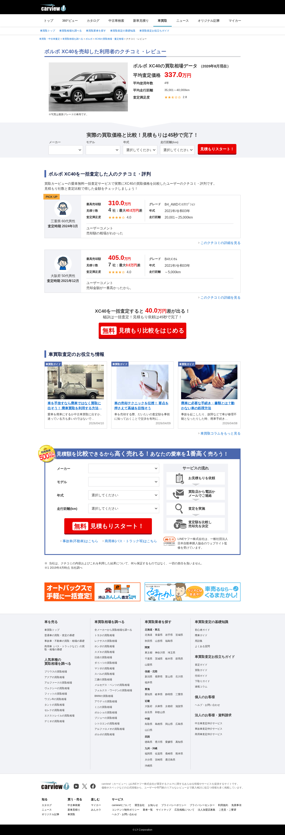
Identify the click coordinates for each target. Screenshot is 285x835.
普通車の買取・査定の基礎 (59, 635)
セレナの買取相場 (54, 710)
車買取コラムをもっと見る (221, 433)
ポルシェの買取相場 (106, 712)
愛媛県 (169, 741)
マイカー (235, 20)
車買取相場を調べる (70, 30)
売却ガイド (201, 675)
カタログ (93, 20)
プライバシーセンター (202, 805)
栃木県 (169, 658)
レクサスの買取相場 (106, 640)
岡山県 (169, 724)
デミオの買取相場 (54, 721)
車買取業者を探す (96, 30)
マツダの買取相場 (105, 668)
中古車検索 (116, 20)
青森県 (159, 634)
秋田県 (148, 640)
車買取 (162, 20)
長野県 (159, 676)
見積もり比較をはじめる (143, 330)
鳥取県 (148, 724)
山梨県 (148, 664)
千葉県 (148, 658)
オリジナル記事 (209, 20)
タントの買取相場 (54, 704)
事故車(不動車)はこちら (80, 541)
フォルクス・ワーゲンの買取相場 (113, 690)
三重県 (179, 694)
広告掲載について (184, 809)
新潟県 (148, 676)
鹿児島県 (170, 759)
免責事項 (236, 805)
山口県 (148, 730)
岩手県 (169, 634)
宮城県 (179, 634)
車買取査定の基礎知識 (122, 30)
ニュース (182, 20)
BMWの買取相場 (104, 696)
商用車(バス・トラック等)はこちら (131, 541)
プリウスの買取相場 (55, 671)
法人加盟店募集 (206, 809)
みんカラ (96, 809)
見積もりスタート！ (217, 149)
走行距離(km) (169, 142)
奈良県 (148, 712)
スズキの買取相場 (105, 652)
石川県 (179, 676)
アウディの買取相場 (106, 701)
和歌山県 (160, 712)
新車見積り (141, 20)
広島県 (179, 724)
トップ (48, 20)
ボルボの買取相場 (105, 734)
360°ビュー (70, 20)
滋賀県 (179, 706)
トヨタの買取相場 (105, 635)
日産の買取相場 (103, 657)
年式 (126, 142)
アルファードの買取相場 (58, 682)
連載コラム (201, 686)
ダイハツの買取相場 (106, 662)
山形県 (159, 640)
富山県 (169, 676)
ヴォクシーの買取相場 (56, 688)
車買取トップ (47, 30)
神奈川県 (160, 652)
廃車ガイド (201, 635)
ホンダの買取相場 (105, 646)
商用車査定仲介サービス (208, 734)
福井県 (148, 682)
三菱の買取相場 (103, 679)
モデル (90, 142)
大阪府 (148, 706)
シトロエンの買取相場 (107, 723)
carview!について (121, 805)
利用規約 (223, 805)
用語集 (198, 640)
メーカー (55, 142)
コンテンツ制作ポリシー (125, 809)
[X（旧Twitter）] (84, 786)
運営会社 (140, 805)
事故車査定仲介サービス (208, 728)
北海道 (148, 634)
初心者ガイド (202, 629)
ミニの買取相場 (103, 707)
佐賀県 (159, 753)
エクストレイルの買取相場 (59, 715)
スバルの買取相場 (105, 673)
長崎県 (169, 753)
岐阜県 (159, 694)
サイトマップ (163, 809)
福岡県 (148, 753)
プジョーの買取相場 (106, 717)
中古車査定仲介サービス (208, 723)
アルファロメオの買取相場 (110, 729)
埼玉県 (171, 652)
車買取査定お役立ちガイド (154, 30)
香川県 (159, 741)
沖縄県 (148, 765)
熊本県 (179, 753)
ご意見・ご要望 (227, 809)
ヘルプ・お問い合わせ (207, 705)
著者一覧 (148, 809)
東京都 (148, 652)
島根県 (159, 724)
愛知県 (148, 694)
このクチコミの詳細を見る (221, 243)
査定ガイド (201, 664)
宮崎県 (159, 759)
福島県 (169, 640)
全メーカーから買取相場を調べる (113, 629)
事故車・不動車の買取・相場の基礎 (64, 640)
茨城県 (159, 658)
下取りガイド (202, 681)
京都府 (169, 706)
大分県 (148, 759)
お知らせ (153, 805)
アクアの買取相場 (54, 677)
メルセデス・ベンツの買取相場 (112, 684)
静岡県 (169, 694)
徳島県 (148, 741)
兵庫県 (159, 706)
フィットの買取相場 (55, 693)
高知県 (179, 741)
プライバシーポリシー (173, 805)
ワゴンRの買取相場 (55, 699)
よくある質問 (202, 646)
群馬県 (179, 658)
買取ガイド (201, 670)
